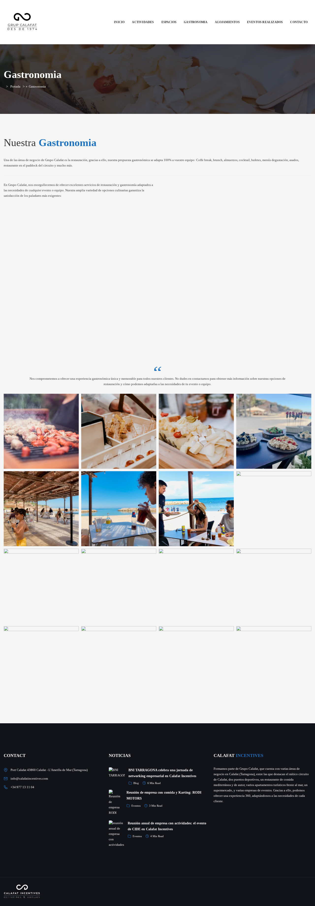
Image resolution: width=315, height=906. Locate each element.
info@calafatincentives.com (29, 778)
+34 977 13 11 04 (22, 787)
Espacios (169, 22)
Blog (136, 783)
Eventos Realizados (265, 22)
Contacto (299, 22)
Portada (15, 86)
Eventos (136, 805)
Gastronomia (195, 22)
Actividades (143, 22)
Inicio (119, 22)
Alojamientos (227, 22)
